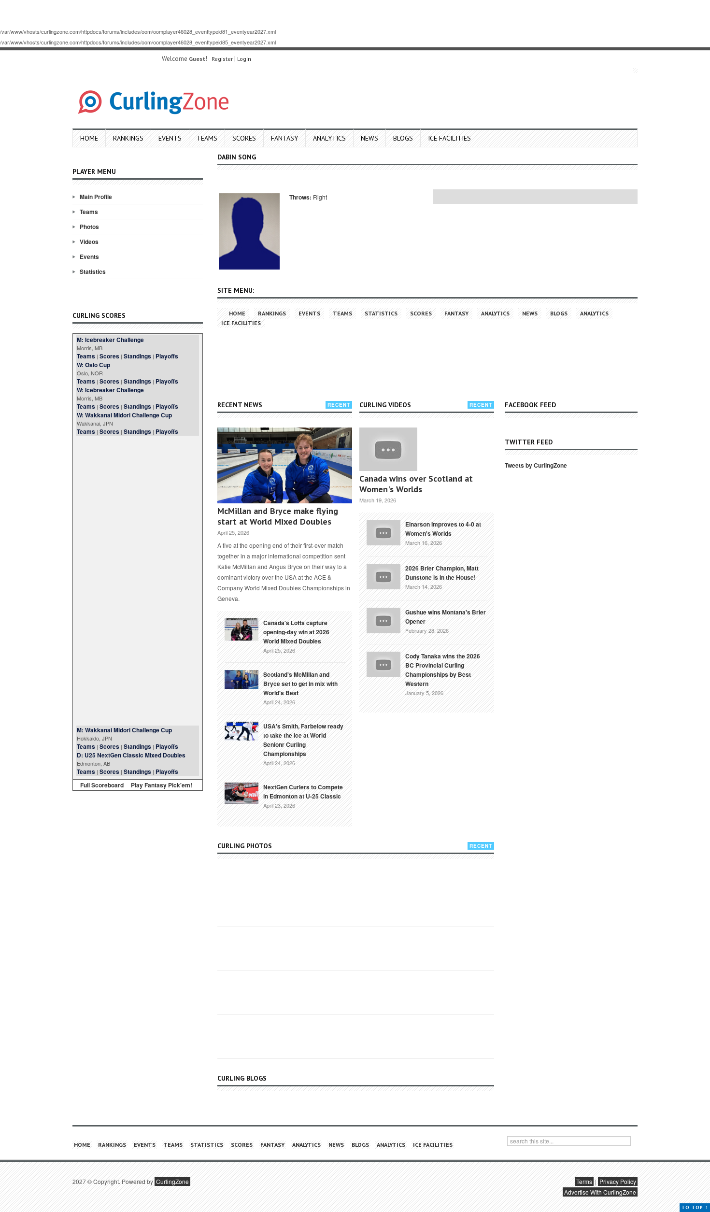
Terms (584, 1181)
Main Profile (96, 196)
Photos (89, 226)
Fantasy (284, 138)
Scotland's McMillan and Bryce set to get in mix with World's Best (300, 683)
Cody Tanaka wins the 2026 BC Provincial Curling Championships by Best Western (442, 670)
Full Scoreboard (102, 785)
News (369, 138)
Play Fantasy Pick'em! (161, 785)
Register (222, 58)
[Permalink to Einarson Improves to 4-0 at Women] (383, 531)
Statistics (93, 271)
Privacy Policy (617, 1181)
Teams (207, 138)
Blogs (403, 138)
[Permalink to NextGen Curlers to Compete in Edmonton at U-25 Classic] (241, 792)
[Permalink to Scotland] (241, 678)
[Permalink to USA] (241, 730)
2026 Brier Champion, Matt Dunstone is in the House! (442, 573)
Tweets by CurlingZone (536, 465)
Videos (89, 241)
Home (89, 138)
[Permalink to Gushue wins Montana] (383, 619)
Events (170, 138)
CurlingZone (172, 1181)
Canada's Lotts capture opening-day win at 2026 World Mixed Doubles (296, 631)
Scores (244, 138)
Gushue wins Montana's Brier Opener (445, 617)
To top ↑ (695, 1207)
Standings (137, 356)
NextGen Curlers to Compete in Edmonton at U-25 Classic (303, 791)
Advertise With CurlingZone (600, 1192)
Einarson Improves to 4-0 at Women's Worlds (443, 529)
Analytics (329, 138)
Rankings (128, 138)
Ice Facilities (449, 138)
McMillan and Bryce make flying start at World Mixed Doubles (277, 516)
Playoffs (167, 356)
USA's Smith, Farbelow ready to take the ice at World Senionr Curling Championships (303, 740)
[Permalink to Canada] (241, 628)
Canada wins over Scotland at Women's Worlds (416, 484)
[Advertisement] (137, 581)
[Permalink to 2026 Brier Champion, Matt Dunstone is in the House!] (383, 575)
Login (244, 58)
